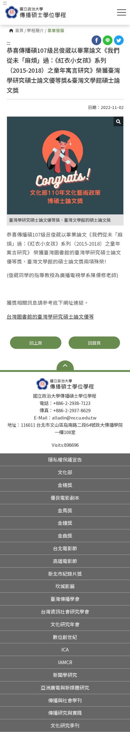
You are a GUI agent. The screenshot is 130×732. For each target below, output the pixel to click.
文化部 (65, 472)
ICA (65, 649)
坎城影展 (65, 586)
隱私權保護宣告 (65, 459)
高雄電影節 (65, 561)
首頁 (19, 30)
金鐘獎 (65, 522)
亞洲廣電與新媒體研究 (65, 687)
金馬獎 (65, 510)
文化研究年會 (65, 624)
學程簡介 (35, 30)
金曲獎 (65, 535)
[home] (35, 12)
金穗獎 (65, 485)
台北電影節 (65, 548)
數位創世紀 (65, 637)
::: (8, 42)
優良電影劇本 (65, 497)
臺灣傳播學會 (65, 598)
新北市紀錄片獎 (65, 573)
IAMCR (65, 662)
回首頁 (94, 343)
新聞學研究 (65, 674)
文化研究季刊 (65, 725)
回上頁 (35, 343)
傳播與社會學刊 (65, 700)
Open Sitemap (65, 365)
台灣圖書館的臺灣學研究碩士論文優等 (50, 316)
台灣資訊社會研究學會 (65, 611)
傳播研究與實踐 (65, 712)
